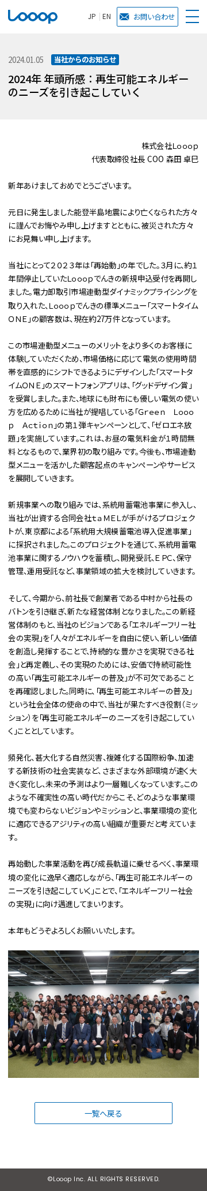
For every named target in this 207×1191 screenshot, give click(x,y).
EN (106, 17)
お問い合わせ (154, 17)
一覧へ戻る (103, 1113)
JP (92, 17)
